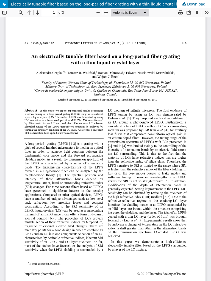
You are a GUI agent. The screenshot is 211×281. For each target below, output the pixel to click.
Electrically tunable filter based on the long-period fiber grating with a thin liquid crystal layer (98, 4)
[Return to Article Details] (4, 4)
